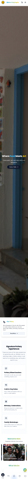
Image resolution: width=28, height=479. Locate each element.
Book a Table (13, 167)
